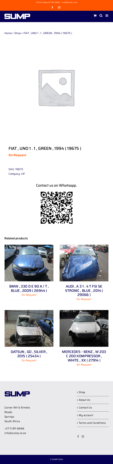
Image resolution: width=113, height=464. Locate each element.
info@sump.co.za (70, 2)
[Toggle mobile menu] (107, 15)
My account (86, 415)
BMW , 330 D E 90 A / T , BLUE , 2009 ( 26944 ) (29, 288)
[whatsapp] (56, 192)
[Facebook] (78, 436)
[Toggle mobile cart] (95, 15)
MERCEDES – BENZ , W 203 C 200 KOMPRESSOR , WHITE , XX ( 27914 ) (84, 356)
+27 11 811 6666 (14, 428)
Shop (17, 33)
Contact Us (85, 408)
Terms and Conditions (92, 423)
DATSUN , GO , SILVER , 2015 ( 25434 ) (29, 354)
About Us (84, 400)
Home (8, 33)
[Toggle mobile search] (100, 15)
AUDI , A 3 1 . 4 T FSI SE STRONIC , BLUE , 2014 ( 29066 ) (84, 291)
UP (23, 174)
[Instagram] (83, 436)
